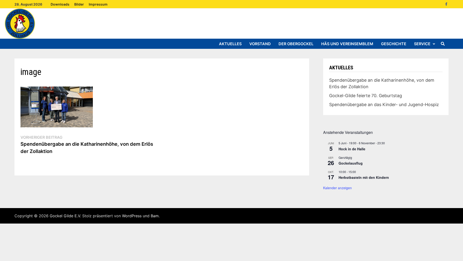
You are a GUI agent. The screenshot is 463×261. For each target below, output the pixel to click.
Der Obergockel (296, 43)
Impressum (98, 4)
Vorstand (260, 43)
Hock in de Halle (352, 148)
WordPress (132, 215)
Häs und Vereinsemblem (347, 43)
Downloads (60, 4)
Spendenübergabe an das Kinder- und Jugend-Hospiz (384, 104)
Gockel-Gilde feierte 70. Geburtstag (365, 95)
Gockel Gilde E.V (65, 215)
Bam (155, 215)
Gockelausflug (351, 163)
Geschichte (393, 43)
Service (422, 43)
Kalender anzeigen (337, 187)
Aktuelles (230, 43)
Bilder (79, 4)
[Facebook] (446, 3)
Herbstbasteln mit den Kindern (364, 177)
